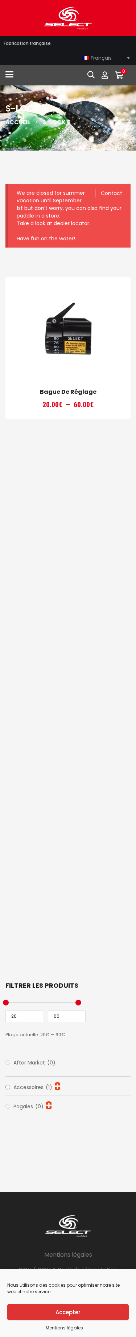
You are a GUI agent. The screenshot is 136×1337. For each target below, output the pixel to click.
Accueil (17, 122)
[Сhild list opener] (57, 1086)
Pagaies (28, 1106)
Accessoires (32, 1087)
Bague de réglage (68, 391)
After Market (34, 1062)
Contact (111, 193)
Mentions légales (64, 1328)
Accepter (68, 1312)
